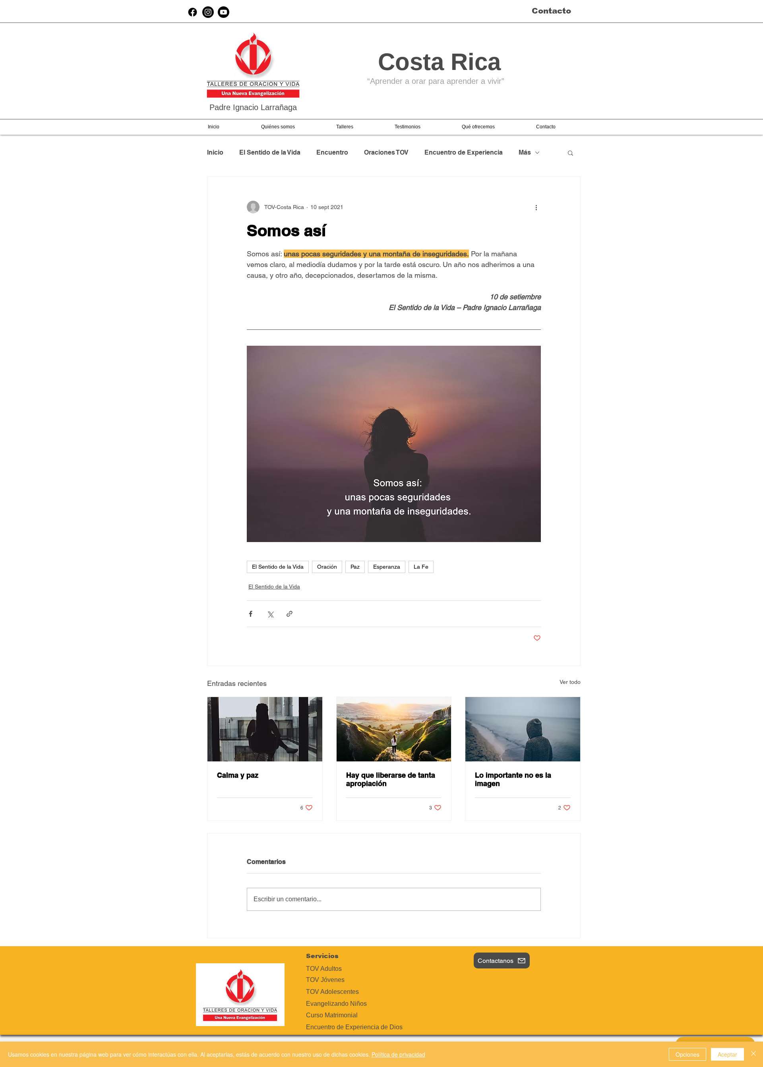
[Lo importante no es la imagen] (522, 729)
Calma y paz (237, 775)
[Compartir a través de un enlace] (289, 614)
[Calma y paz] (264, 729)
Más (525, 152)
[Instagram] (208, 12)
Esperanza (386, 567)
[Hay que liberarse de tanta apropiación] (394, 729)
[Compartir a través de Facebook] (250, 614)
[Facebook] (192, 12)
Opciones (687, 1054)
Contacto (551, 10)
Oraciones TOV (386, 152)
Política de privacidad (398, 1054)
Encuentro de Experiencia (463, 152)
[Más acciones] (536, 207)
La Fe (421, 567)
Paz (355, 567)
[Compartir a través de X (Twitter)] (270, 614)
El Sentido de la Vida (269, 152)
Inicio (215, 152)
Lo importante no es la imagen (513, 779)
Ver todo (570, 682)
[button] (278, 127)
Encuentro (332, 152)
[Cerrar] (753, 1054)
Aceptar (727, 1054)
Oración (327, 567)
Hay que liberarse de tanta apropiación (390, 779)
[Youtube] (223, 12)
